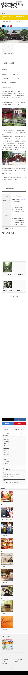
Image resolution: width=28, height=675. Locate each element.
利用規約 (3, 661)
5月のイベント (6, 448)
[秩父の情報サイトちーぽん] (12, 5)
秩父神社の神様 (5, 49)
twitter (19, 2)
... (1, 504)
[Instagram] (16, 668)
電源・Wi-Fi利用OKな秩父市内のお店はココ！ (12, 482)
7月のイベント (6, 452)
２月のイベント (6, 441)
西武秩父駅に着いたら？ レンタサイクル (12, 474)
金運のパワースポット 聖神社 (9, 430)
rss (17, 2)
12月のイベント (7, 463)
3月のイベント (6, 443)
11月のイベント (7, 461)
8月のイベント (6, 454)
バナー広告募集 (5, 659)
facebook (21, 2)
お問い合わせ (4, 663)
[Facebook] (14, 668)
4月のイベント (6, 445)
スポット (16, 21)
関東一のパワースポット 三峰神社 (11, 290)
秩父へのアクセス (7, 472)
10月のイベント (7, 459)
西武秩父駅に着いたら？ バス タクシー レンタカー (14, 476)
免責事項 (16, 661)
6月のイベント (6, 450)
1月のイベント (6, 439)
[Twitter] (11, 668)
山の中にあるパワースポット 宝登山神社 (13, 274)
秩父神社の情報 (5, 51)
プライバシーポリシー (19, 659)
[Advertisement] (14, 356)
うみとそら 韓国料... (5, 519)
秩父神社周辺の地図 (8, 53)
